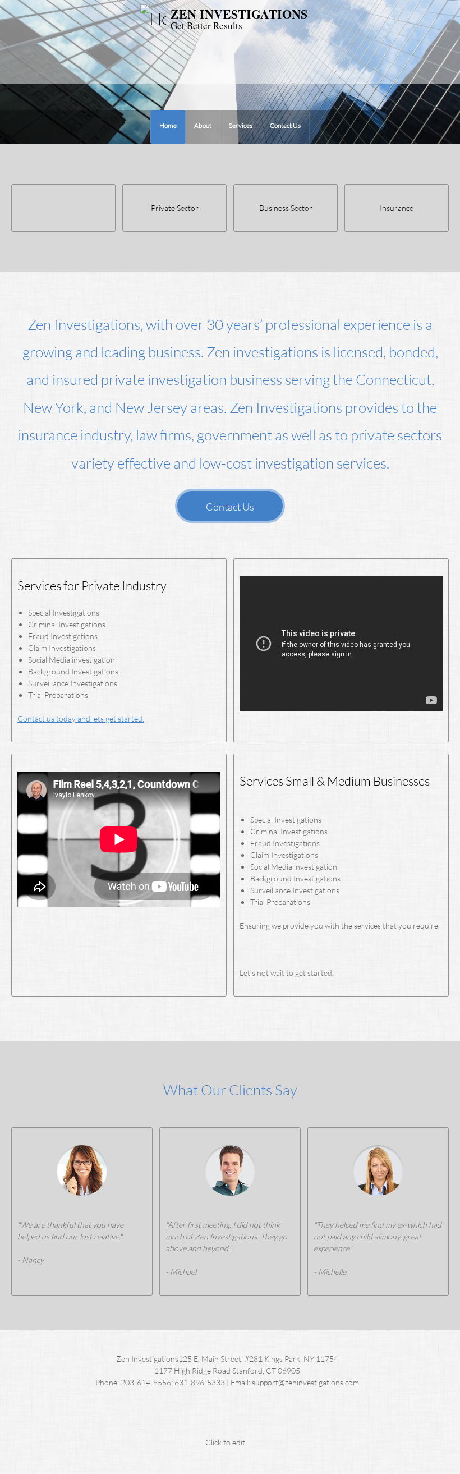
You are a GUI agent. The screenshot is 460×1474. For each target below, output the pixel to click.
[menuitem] (168, 127)
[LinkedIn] (249, 1415)
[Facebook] (205, 1415)
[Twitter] (227, 1415)
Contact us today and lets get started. (80, 718)
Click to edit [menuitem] (225, 1442)
